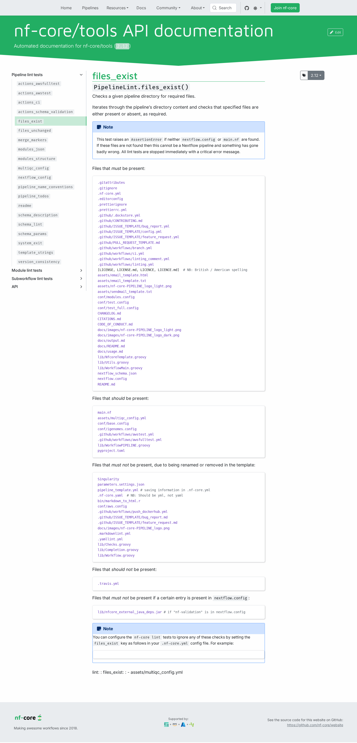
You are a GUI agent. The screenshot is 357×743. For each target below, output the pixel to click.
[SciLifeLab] (191, 724)
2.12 (314, 75)
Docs (141, 7)
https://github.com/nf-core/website (315, 725)
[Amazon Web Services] (174, 724)
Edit (338, 32)
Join (285, 7)
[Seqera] (166, 724)
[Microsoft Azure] (183, 724)
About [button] (196, 7)
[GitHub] (247, 7)
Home (66, 7)
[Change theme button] (257, 8)
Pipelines (90, 7)
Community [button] (166, 7)
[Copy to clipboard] (259, 181)
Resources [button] (116, 7)
